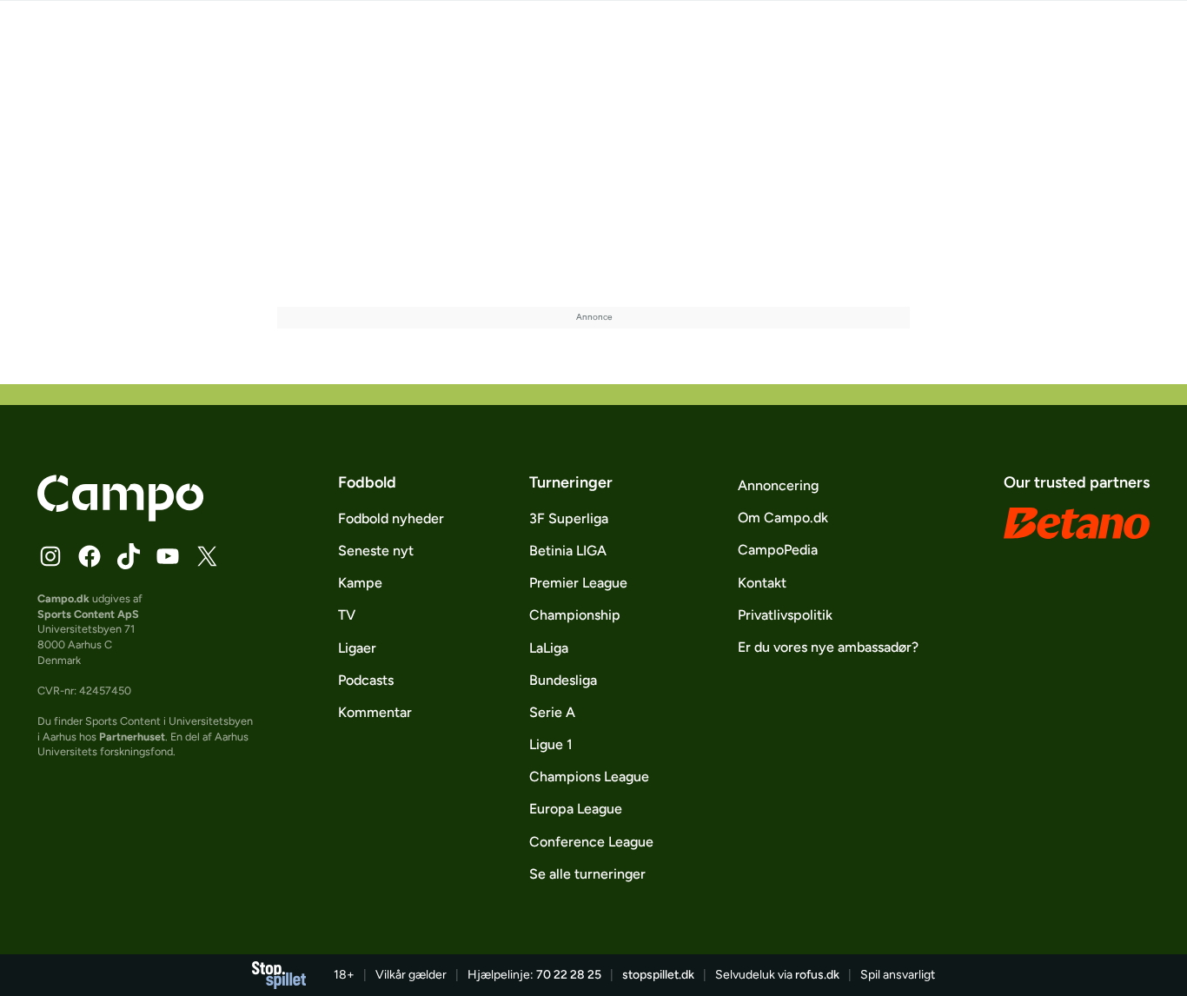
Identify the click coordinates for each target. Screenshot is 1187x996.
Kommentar (375, 712)
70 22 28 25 (568, 974)
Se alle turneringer (587, 874)
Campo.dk (63, 598)
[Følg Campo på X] (207, 556)
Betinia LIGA (568, 550)
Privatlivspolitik (785, 615)
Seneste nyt (376, 550)
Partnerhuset (132, 736)
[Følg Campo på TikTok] (129, 556)
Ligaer (357, 648)
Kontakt (762, 582)
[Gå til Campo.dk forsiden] (120, 516)
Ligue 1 (551, 744)
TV (346, 615)
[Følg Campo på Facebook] (89, 556)
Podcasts (366, 680)
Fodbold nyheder (391, 518)
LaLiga (548, 648)
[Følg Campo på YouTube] (168, 556)
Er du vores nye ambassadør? (828, 647)
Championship (574, 615)
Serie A (552, 712)
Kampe (360, 582)
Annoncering (778, 485)
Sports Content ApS (88, 614)
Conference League (591, 841)
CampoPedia (778, 549)
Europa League (575, 808)
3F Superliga (568, 518)
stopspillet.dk (658, 974)
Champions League (589, 776)
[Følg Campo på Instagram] (50, 556)
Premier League (578, 582)
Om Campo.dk (783, 517)
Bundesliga (563, 680)
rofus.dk (817, 974)
